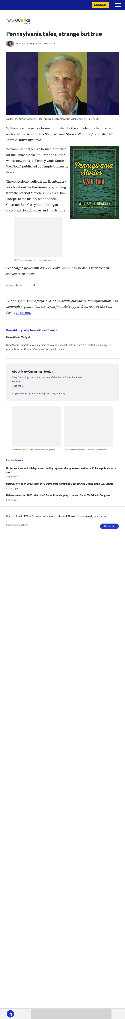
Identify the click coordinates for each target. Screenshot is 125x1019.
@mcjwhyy (21, 393)
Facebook (21, 285)
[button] (10, 1014)
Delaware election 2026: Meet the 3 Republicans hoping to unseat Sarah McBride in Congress (58, 495)
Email (34, 285)
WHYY (12, 5)
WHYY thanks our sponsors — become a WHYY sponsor (35, 260)
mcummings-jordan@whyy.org (48, 393)
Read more (18, 386)
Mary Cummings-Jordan (30, 43)
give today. (23, 312)
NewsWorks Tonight (18, 337)
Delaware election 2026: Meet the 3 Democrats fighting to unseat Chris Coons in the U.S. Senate (59, 483)
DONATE (101, 5)
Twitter (27, 285)
